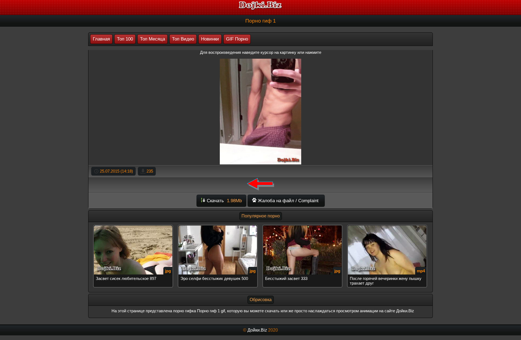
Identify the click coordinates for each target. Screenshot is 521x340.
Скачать (223, 200)
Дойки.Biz (257, 330)
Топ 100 (125, 39)
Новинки (210, 39)
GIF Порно (237, 39)
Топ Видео (183, 39)
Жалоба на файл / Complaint (287, 200)
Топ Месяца (152, 39)
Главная (101, 39)
